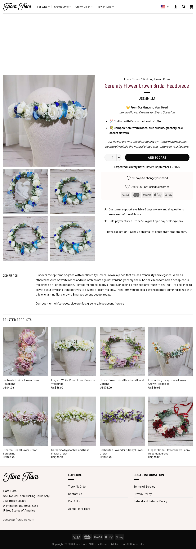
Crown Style (61, 6)
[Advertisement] (98, 42)
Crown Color (82, 6)
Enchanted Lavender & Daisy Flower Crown (121, 451)
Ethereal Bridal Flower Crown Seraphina (20, 451)
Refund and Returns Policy (150, 501)
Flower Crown (131, 79)
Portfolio (74, 501)
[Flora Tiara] (17, 7)
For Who (42, 6)
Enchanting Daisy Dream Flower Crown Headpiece (167, 381)
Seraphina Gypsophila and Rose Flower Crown (70, 451)
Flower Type (104, 6)
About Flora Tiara (79, 508)
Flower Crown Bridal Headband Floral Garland (122, 381)
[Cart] (191, 6)
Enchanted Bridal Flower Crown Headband (21, 381)
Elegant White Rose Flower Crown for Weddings (73, 381)
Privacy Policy (143, 493)
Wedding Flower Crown (157, 79)
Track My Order (77, 486)
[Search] (183, 6)
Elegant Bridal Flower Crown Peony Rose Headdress (169, 451)
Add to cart (157, 157)
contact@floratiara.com (170, 231)
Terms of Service (144, 486)
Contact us (75, 493)
